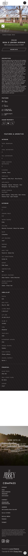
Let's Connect (5, 495)
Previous (4, 30)
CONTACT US (14, 451)
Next (7, 30)
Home (3, 489)
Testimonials (4, 493)
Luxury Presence (14, 549)
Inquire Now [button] (14, 49)
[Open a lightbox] (2, 26)
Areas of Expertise (6, 491)
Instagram (4, 522)
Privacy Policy (18, 551)
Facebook (4, 519)
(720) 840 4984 (5, 502)
